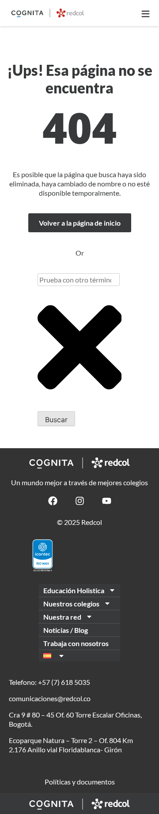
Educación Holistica (73, 590)
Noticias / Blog (65, 630)
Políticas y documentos (80, 781)
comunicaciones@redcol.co (50, 698)
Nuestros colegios (71, 603)
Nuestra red (62, 617)
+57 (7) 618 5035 (64, 682)
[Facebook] (52, 500)
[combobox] (79, 279)
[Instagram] (79, 500)
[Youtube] (106, 500)
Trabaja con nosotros (76, 643)
